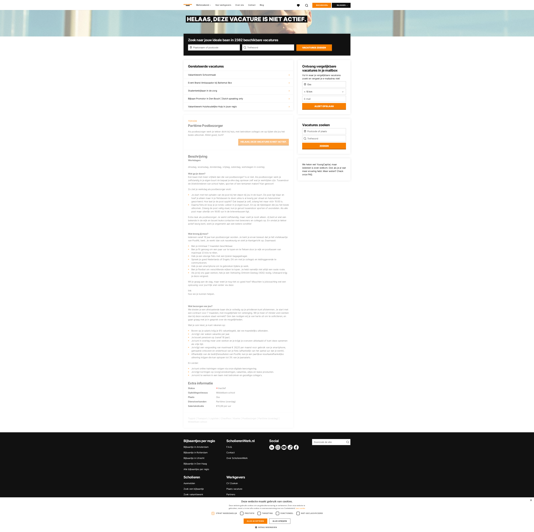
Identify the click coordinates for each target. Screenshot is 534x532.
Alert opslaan (324, 106)
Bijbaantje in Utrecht (194, 458)
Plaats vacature (234, 488)
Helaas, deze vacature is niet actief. (263, 141)
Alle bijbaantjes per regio (196, 469)
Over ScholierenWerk (237, 458)
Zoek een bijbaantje (194, 488)
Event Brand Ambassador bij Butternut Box (210, 82)
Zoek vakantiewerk (193, 494)
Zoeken (324, 146)
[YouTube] (284, 447)
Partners (230, 494)
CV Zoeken (232, 483)
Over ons (239, 5)
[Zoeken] (307, 5)
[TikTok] (291, 447)
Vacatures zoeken (314, 47)
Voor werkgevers (223, 5)
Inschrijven (321, 5)
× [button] (531, 500)
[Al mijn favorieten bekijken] (298, 5)
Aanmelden (189, 483)
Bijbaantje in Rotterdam (195, 452)
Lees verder (300, 508)
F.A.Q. (229, 447)
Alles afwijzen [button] (280, 521)
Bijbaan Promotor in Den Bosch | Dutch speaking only (215, 98)
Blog (262, 5)
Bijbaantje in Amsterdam (196, 447)
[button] (267, 527)
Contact (252, 5)
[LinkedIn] (272, 447)
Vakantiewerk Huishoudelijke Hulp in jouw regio (212, 106)
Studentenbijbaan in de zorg (202, 90)
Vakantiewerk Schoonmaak (202, 74)
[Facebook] (297, 447)
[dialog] (267, 514)
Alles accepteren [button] (255, 521)
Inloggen (341, 5)
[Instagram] (278, 447)
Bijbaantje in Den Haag (195, 463)
